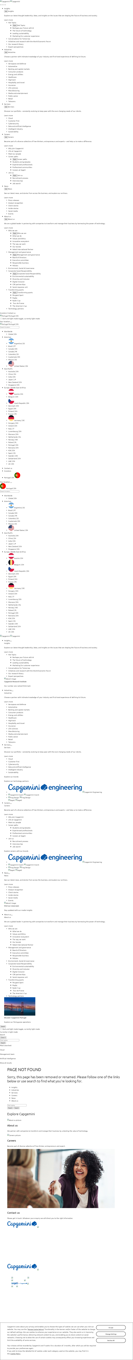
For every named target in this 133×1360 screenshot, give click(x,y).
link (6, 11)
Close (3, 1037)
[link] (10, 1)
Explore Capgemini (21, 1114)
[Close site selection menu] (11, 482)
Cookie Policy (15, 1353)
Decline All (111, 1340)
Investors (14, 1245)
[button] (12, 477)
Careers (11, 137)
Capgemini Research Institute (15, 681)
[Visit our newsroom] (68, 903)
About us (11, 219)
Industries (11, 52)
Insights (11, 11)
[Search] (1, 4)
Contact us (19, 1310)
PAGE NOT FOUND (24, 1069)
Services (11, 107)
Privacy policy (15, 1253)
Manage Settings (110, 1334)
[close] (3, 4)
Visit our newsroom (11, 906)
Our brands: (11, 1274)
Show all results (6, 1063)
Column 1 (14, 1291)
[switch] (1, 318)
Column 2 (14, 1312)
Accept (111, 1327)
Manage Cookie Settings (36, 1329)
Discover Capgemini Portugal (15, 1018)
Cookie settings (16, 1258)
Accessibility (15, 1250)
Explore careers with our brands (16, 851)
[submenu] (11, 745)
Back (14, 25)
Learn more (8, 20)
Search (3, 1026)
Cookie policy (15, 1261)
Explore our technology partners (16, 781)
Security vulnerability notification (21, 1256)
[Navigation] (5, 4)
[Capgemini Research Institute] (68, 678)
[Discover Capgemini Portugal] (68, 1006)
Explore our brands (11, 776)
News (10, 189)
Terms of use (15, 1247)
